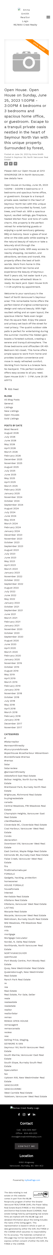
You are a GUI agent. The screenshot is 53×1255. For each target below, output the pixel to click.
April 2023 (10, 565)
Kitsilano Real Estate (15, 900)
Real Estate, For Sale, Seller (19, 994)
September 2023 (13, 546)
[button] (19, 1114)
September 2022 (13, 584)
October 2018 (11, 697)
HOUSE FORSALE (14, 885)
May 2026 (9, 444)
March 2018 (10, 712)
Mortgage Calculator (16, 938)
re (5, 983)
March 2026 (11, 451)
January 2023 (12, 572)
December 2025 (13, 459)
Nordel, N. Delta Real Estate (19, 941)
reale (7, 998)
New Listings (11, 411)
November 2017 (13, 727)
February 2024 (12, 527)
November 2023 (13, 538)
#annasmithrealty (14, 745)
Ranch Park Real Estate (17, 979)
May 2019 (9, 674)
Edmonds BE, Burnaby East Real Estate (26, 855)
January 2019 (11, 689)
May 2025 (9, 478)
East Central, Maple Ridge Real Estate (25, 851)
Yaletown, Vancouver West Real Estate (25, 1096)
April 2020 (10, 648)
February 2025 (12, 489)
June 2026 (10, 440)
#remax (8, 760)
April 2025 (10, 482)
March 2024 (11, 523)
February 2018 (12, 716)
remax (8, 1017)
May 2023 (9, 561)
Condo (7, 836)
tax (6, 1073)
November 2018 (13, 693)
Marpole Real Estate (15, 911)
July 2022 (9, 591)
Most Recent (11, 429)
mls (6, 930)
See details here (13, 178)
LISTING (9, 907)
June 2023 (10, 557)
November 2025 (13, 463)
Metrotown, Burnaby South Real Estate (26, 919)
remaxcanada (12, 1028)
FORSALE (9, 873)
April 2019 (9, 678)
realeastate (10, 1002)
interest (8, 892)
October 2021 (11, 606)
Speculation (11, 1070)
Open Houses (11, 414)
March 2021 (10, 617)
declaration (10, 839)
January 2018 (11, 719)
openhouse (10, 956)
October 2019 (11, 667)
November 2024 (13, 497)
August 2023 (11, 550)
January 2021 (11, 625)
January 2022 (12, 602)
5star (7, 764)
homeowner (11, 881)
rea (6, 987)
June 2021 (10, 614)
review (8, 1032)
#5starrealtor (11, 741)
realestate (10, 1006)
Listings (8, 407)
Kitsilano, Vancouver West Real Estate (25, 904)
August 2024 (11, 508)
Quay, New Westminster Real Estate (24, 968)
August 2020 (11, 640)
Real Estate (10, 990)
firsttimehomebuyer (15, 870)
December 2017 (13, 723)
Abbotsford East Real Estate (20, 775)
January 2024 (12, 531)
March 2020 (11, 652)
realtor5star (11, 1013)
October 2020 (12, 633)
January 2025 (12, 493)
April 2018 (9, 708)
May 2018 (9, 704)
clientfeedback (12, 821)
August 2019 (11, 670)
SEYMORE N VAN (13, 1043)
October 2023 (11, 542)
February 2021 (12, 621)
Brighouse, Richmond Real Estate (23, 794)
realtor (8, 1009)
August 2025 (11, 467)
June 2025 (10, 474)
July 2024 (9, 512)
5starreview (10, 768)
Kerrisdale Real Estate (16, 896)
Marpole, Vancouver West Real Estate (25, 915)
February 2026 (12, 455)
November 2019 (13, 663)
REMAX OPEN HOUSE (16, 1021)
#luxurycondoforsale (16, 749)
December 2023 (13, 534)
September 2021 (13, 610)
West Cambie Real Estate (18, 1092)
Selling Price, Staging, (16, 1039)
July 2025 (9, 470)
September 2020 (13, 636)
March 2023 (11, 568)
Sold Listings (11, 418)
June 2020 (10, 644)
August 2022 (11, 587)
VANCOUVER (11, 1085)
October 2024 (12, 501)
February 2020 (12, 655)
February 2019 (12, 685)
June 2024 (10, 516)
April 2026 (10, 448)
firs (6, 866)
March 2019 (10, 682)
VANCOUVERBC (12, 1089)
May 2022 (9, 599)
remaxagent (11, 1024)
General (8, 403)
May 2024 (9, 519)
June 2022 (10, 595)
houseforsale (11, 889)
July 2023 (9, 553)
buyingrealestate (13, 798)
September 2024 (13, 504)
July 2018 (9, 700)
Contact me (26, 1146)
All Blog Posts (12, 399)
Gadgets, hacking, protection (20, 877)
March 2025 (11, 485)
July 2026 (9, 436)
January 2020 (12, 659)
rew (6, 1036)
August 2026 (11, 433)
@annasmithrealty (14, 772)
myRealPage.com (32, 1180)
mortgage (9, 934)
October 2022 (11, 580)
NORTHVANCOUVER (15, 953)
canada (8, 802)
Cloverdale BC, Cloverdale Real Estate (25, 824)
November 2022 (13, 576)
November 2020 (13, 629)
